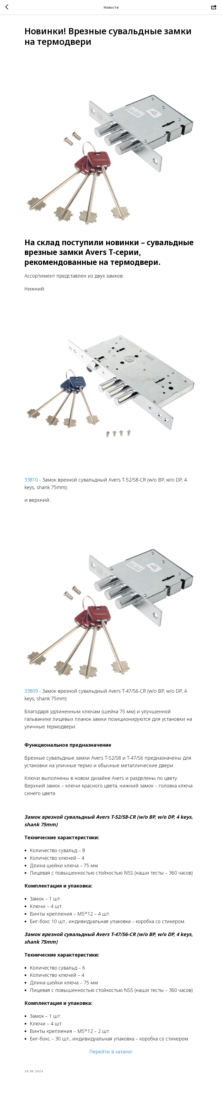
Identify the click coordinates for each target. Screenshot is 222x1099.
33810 (31, 479)
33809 (31, 691)
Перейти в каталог (111, 1051)
